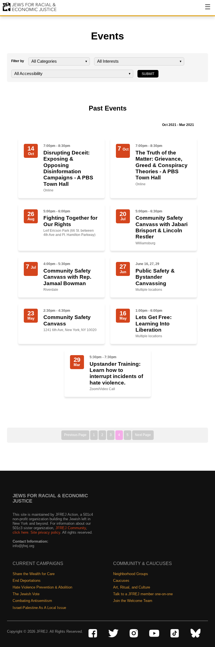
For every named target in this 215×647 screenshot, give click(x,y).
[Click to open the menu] (204, 10)
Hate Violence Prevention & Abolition (42, 587)
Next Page (143, 435)
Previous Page (75, 435)
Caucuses (121, 580)
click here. (21, 532)
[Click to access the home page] (29, 10)
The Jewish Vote (26, 594)
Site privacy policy (45, 532)
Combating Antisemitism (32, 601)
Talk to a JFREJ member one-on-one (143, 594)
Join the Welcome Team (132, 601)
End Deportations (27, 580)
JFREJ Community (70, 528)
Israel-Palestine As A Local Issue (39, 608)
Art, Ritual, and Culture (131, 587)
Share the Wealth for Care (34, 574)
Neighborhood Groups (130, 574)
